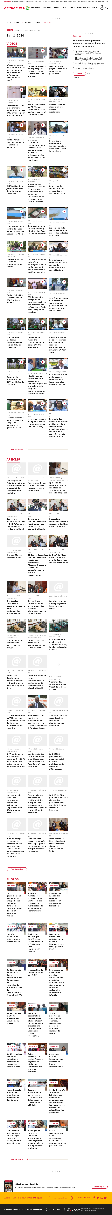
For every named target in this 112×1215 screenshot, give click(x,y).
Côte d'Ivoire (83, 8)
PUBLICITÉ (55, 18)
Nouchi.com (104, 1)
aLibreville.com (75, 1)
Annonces (36, 8)
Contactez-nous (55, 1209)
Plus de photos (17, 1159)
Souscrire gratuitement (60, 1198)
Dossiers (27, 22)
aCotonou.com (41, 1)
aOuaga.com (32, 1)
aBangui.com (84, 1)
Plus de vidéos (17, 449)
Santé (37, 22)
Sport (64, 8)
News (56, 8)
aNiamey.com (57, 1)
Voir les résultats (93, 74)
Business (47, 8)
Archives (77, 77)
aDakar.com (66, 1)
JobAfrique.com (94, 1)
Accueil (9, 22)
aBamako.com (23, 1)
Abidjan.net (15, 1)
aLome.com (49, 1)
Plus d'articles (17, 869)
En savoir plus (99, 1187)
